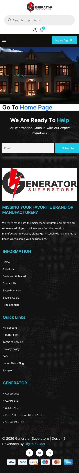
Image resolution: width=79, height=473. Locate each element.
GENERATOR (12, 407)
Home (6, 261)
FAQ (5, 356)
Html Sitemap (11, 304)
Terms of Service (13, 341)
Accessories (12, 393)
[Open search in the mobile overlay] (39, 20)
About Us (8, 269)
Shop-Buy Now (12, 290)
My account (10, 327)
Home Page (36, 107)
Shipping (8, 370)
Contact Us (9, 283)
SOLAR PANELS (14, 422)
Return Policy (11, 334)
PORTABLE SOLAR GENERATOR (24, 414)
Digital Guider (34, 444)
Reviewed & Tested (14, 276)
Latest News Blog (13, 363)
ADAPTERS (11, 400)
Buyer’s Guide (11, 297)
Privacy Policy (11, 349)
